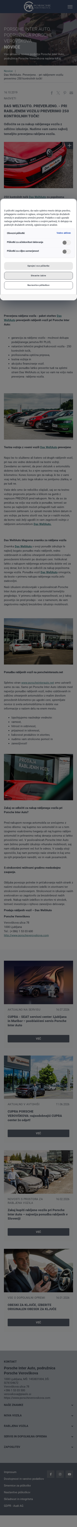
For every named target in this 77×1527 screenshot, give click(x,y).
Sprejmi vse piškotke (38, 265)
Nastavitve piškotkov (38, 285)
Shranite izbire (38, 275)
